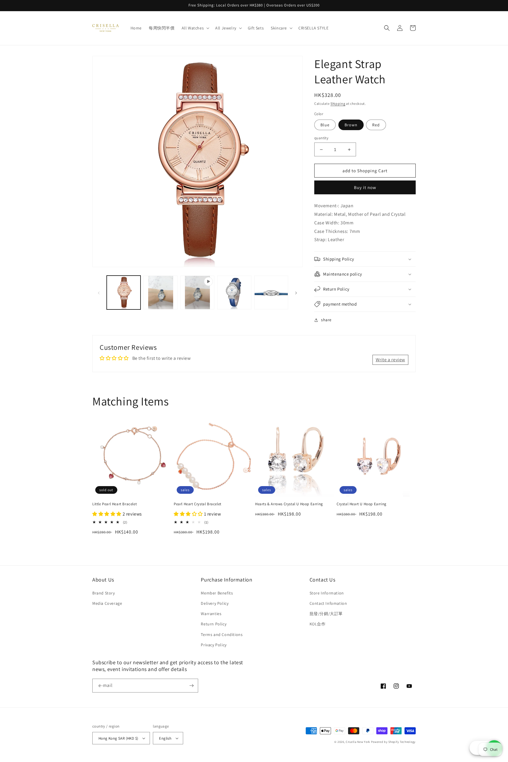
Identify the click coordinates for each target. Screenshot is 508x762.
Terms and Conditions (222, 634)
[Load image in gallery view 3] (160, 292)
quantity (321, 137)
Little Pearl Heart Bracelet (114, 504)
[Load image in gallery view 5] (271, 292)
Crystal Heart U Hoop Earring (362, 504)
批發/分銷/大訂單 (326, 613)
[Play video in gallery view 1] (197, 292)
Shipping (337, 103)
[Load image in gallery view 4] (234, 292)
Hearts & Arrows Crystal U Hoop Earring (289, 504)
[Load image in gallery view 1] (124, 292)
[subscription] (191, 686)
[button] (195, 28)
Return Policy (213, 624)
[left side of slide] (98, 292)
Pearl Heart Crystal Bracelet (197, 504)
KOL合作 (318, 624)
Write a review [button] (390, 360)
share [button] (326, 319)
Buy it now (365, 187)
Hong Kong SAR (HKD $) (118, 738)
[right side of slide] (296, 292)
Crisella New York (358, 742)
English (165, 738)
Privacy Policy (213, 644)
